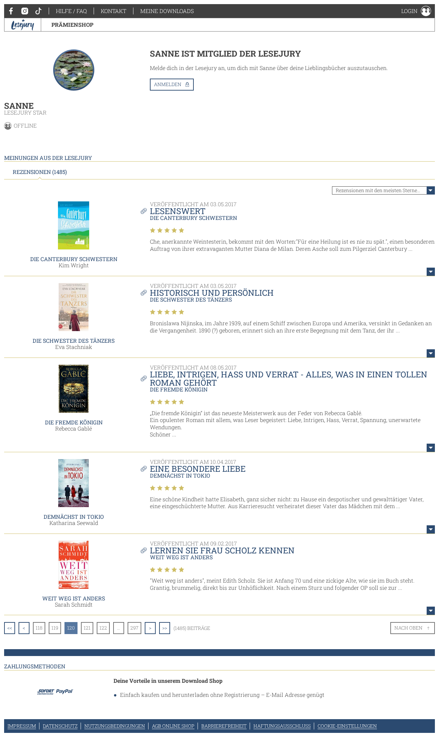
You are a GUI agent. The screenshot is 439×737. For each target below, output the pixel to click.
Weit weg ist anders (73, 598)
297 (134, 627)
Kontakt (113, 10)
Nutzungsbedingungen (114, 726)
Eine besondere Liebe (198, 468)
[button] (416, 11)
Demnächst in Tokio (74, 516)
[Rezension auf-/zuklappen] (431, 272)
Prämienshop (72, 24)
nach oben (408, 627)
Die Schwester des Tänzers (74, 340)
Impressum (22, 726)
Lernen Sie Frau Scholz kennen (222, 550)
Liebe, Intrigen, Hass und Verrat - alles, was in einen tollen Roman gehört (288, 378)
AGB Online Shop (173, 726)
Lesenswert (177, 211)
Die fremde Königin (74, 422)
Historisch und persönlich (212, 292)
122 (103, 627)
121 (87, 627)
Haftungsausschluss (282, 726)
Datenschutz (60, 726)
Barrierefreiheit (224, 726)
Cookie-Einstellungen (347, 726)
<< (9, 627)
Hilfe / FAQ (71, 10)
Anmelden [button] (167, 84)
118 (39, 627)
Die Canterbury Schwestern (73, 258)
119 (54, 627)
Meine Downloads (167, 10)
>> (164, 627)
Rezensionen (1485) (40, 171)
